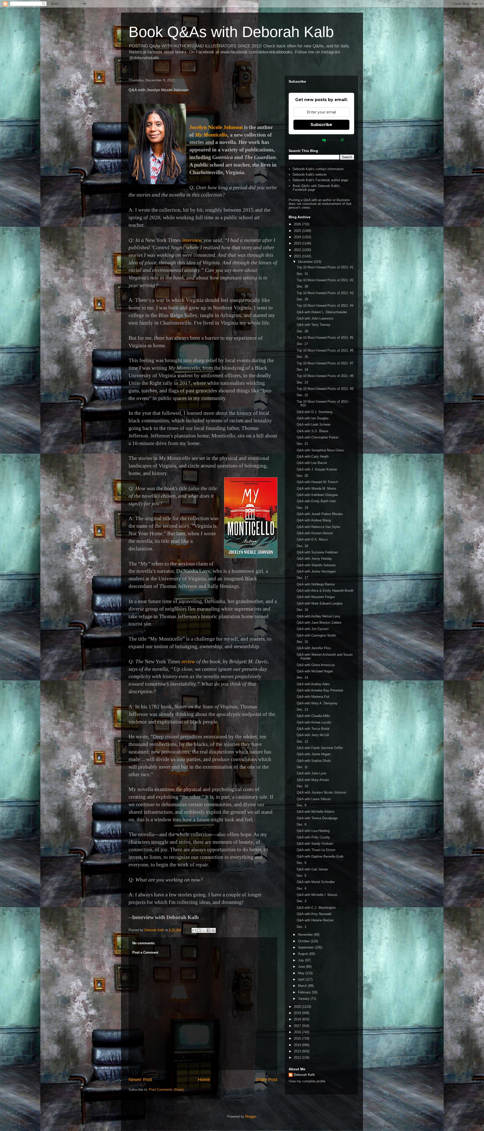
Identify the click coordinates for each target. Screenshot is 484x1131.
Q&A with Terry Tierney (313, 325)
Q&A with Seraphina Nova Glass (320, 450)
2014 (298, 1045)
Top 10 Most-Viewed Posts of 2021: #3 (325, 293)
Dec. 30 (302, 286)
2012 (298, 1057)
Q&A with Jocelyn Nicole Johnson (321, 792)
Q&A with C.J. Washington (316, 907)
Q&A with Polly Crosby (313, 837)
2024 (298, 237)
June (302, 966)
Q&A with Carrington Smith (316, 635)
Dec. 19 (302, 508)
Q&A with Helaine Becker (315, 920)
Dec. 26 (302, 357)
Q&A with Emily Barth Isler (316, 501)
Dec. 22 (302, 395)
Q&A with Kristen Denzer (315, 533)
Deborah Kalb (304, 1075)
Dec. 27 (302, 344)
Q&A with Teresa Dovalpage (317, 818)
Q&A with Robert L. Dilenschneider (322, 312)
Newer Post (140, 1079)
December (306, 262)
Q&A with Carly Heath (312, 456)
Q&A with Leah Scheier (313, 424)
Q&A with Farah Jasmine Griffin (320, 748)
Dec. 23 (302, 382)
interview (191, 240)
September (306, 947)
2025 (298, 231)
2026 (298, 224)
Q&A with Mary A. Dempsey (317, 703)
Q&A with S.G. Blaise (312, 431)
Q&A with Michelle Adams (316, 811)
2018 (298, 1019)
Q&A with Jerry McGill (313, 735)
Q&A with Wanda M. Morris (316, 488)
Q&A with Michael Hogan (315, 671)
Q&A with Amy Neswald (314, 914)
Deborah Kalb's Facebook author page (320, 180)
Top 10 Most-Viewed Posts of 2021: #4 (325, 305)
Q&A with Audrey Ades (313, 684)
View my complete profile (307, 1081)
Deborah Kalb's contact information (318, 169)
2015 (298, 1038)
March (303, 986)
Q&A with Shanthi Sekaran (316, 565)
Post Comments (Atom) (166, 1089)
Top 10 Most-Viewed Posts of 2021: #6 (325, 350)
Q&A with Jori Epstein (313, 629)
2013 (298, 1051)
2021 (298, 256)
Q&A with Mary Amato (313, 780)
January (304, 998)
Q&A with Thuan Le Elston (316, 850)
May (301, 973)
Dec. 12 (302, 741)
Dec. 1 (301, 927)
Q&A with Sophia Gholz (314, 761)
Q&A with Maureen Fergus (316, 597)
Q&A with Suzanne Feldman (317, 552)
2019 (298, 1013)
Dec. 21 (302, 444)
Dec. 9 (301, 805)
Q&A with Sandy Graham (315, 843)
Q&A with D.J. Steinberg (314, 412)
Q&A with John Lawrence (315, 318)
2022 (298, 250)
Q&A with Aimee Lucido (314, 722)
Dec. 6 (301, 863)
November (306, 934)
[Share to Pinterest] (213, 930)
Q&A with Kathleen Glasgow (317, 495)
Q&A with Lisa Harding (313, 831)
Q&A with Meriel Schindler (316, 882)
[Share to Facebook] (208, 930)
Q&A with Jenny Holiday (314, 558)
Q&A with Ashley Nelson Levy (318, 616)
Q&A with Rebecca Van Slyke (318, 527)
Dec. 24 (302, 369)
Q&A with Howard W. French (317, 482)
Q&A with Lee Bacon (312, 463)
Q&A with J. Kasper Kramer (317, 469)
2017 (298, 1026)
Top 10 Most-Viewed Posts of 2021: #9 (325, 389)
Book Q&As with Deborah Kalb (231, 31)
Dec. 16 (302, 610)
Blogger (250, 1116)
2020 (298, 1007)
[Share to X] (203, 930)
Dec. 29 (302, 299)
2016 (298, 1032)
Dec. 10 (302, 786)
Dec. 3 (301, 901)
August (303, 954)
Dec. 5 (301, 875)
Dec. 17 (302, 578)
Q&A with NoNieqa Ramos (316, 584)
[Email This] (194, 930)
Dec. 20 (302, 476)
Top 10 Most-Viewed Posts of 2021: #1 (325, 267)
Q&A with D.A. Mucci (312, 539)
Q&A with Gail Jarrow (312, 869)
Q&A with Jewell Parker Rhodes (320, 514)
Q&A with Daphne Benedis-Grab (320, 856)
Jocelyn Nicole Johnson (216, 127)
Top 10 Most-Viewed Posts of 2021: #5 (325, 337)
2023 (298, 243)
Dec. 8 (301, 824)
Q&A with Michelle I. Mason (317, 895)
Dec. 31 (302, 274)
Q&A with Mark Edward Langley (320, 603)
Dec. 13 (302, 709)
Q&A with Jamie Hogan (313, 754)
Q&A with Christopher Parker (318, 437)
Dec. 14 (302, 677)
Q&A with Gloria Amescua (316, 665)
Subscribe (321, 124)
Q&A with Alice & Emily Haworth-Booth (325, 590)
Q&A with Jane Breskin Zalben (319, 622)
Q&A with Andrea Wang (314, 520)
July (301, 960)
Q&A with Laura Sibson (313, 799)
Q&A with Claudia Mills (313, 716)
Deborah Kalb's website (310, 174)
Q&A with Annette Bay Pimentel (320, 690)
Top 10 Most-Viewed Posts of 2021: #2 (325, 280)
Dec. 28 (302, 331)
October (304, 941)
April (302, 979)
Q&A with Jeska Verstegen (316, 571)
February (305, 992)
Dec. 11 (302, 767)
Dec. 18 (302, 546)
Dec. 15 (302, 642)
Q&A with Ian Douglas (313, 418)
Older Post (266, 1079)
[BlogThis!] (198, 930)
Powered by (309, 140)
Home (204, 1079)
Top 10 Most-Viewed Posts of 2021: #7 (325, 363)
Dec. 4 (301, 888)
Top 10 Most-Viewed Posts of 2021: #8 (325, 376)
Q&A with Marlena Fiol (313, 697)
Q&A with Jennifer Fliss (314, 648)
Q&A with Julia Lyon (311, 773)
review (188, 661)
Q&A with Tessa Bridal (313, 729)
